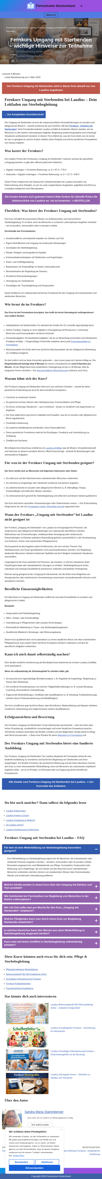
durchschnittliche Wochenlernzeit (52, 370)
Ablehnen (47, 1162)
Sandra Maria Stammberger (44, 1112)
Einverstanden (34, 1168)
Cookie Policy (18, 1155)
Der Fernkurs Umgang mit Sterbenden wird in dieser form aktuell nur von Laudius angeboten (51, 88)
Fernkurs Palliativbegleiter (18, 984)
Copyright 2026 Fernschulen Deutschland (51, 1176)
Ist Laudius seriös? (15, 825)
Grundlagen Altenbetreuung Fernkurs (23, 979)
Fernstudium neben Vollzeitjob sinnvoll (46, 506)
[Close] (61, 1129)
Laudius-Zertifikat (53, 448)
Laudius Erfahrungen (16, 811)
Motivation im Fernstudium (70, 735)
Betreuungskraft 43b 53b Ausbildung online (26, 974)
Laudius (13, 54)
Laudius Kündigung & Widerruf (20, 820)
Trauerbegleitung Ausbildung (19, 988)
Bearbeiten (21, 1162)
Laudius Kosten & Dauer (17, 815)
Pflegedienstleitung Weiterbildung (22, 969)
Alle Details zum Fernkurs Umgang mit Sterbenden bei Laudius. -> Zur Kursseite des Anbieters (51, 783)
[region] (34, 1150)
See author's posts (40, 1125)
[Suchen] (81, 6)
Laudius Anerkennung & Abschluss (22, 830)
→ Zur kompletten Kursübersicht (24, 114)
